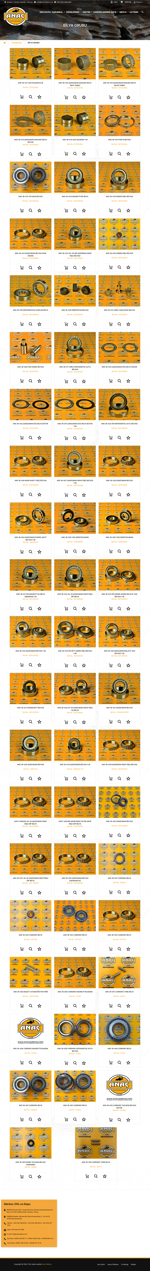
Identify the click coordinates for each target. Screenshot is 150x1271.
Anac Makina (47, 1264)
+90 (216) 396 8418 (63, 2)
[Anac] (16, 16)
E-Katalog (124, 1264)
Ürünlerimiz (16, 43)
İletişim (133, 1264)
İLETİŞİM (134, 12)
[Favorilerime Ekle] (39, 97)
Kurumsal (57, 12)
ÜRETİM (87, 12)
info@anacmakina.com (45, 2)
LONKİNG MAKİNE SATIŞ (105, 12)
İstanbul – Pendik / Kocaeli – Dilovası (20, 2)
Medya (123, 12)
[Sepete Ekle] (21, 97)
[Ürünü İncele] (30, 97)
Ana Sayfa (45, 12)
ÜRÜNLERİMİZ (73, 12)
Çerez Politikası (113, 1264)
